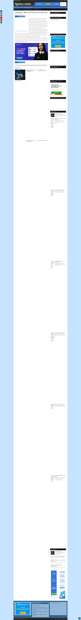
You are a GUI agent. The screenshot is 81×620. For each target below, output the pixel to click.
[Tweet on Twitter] (1, 13)
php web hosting (24, 65)
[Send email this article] (1, 22)
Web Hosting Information (27, 9)
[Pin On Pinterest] (1, 18)
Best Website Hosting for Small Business (30, 141)
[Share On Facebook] (1, 11)
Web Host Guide (17, 9)
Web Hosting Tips (37, 9)
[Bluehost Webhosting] (58, 25)
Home (15, 7)
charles (17, 14)
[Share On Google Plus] (1, 16)
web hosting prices (44, 65)
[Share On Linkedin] (1, 20)
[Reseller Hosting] (58, 42)
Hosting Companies (18, 80)
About (18, 7)
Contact (21, 7)
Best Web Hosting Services (42, 140)
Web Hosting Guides (28, 7)
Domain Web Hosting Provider (60, 332)
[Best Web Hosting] (23, 2)
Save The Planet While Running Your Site (58, 556)
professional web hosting (30, 65)
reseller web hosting (38, 65)
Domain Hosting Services (59, 404)
